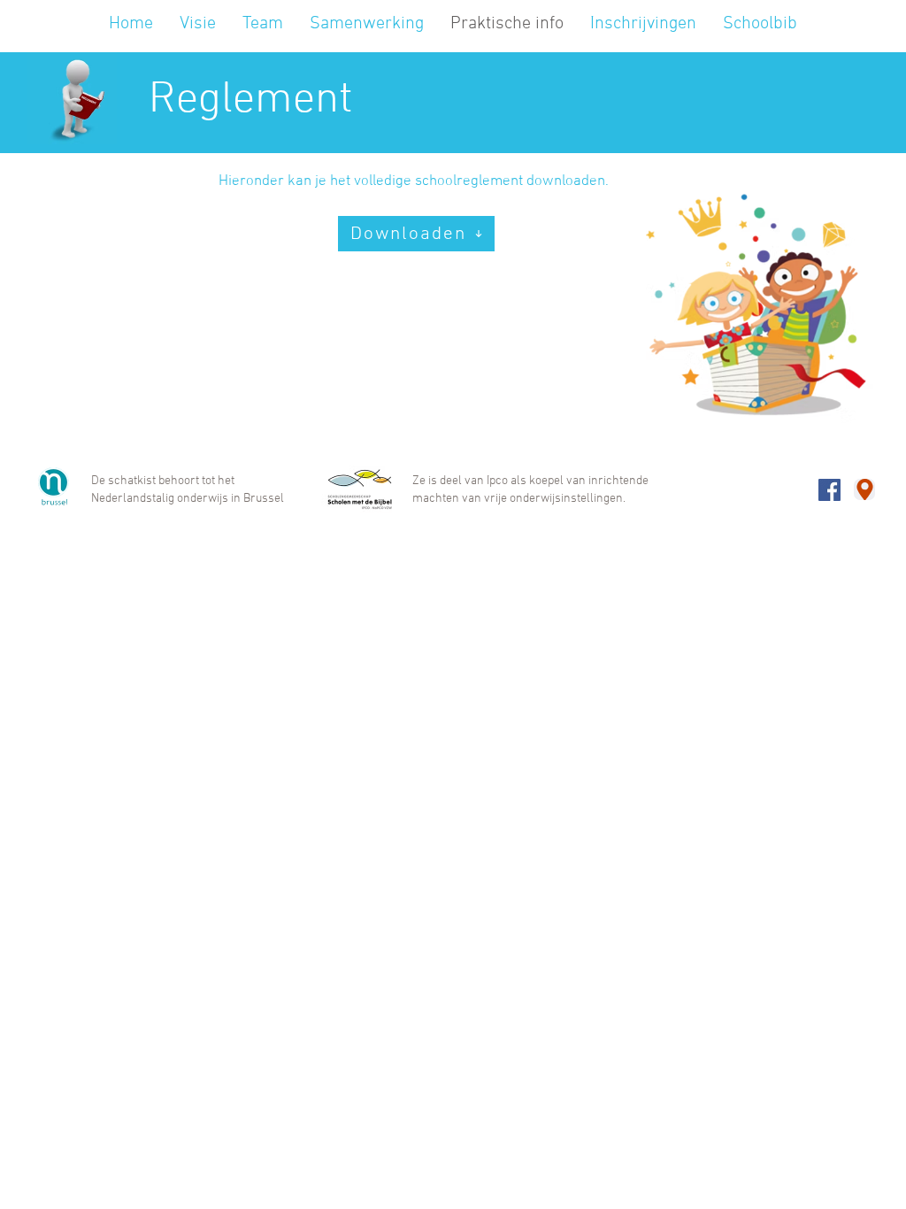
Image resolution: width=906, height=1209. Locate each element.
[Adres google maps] (864, 489)
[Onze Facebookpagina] (829, 490)
